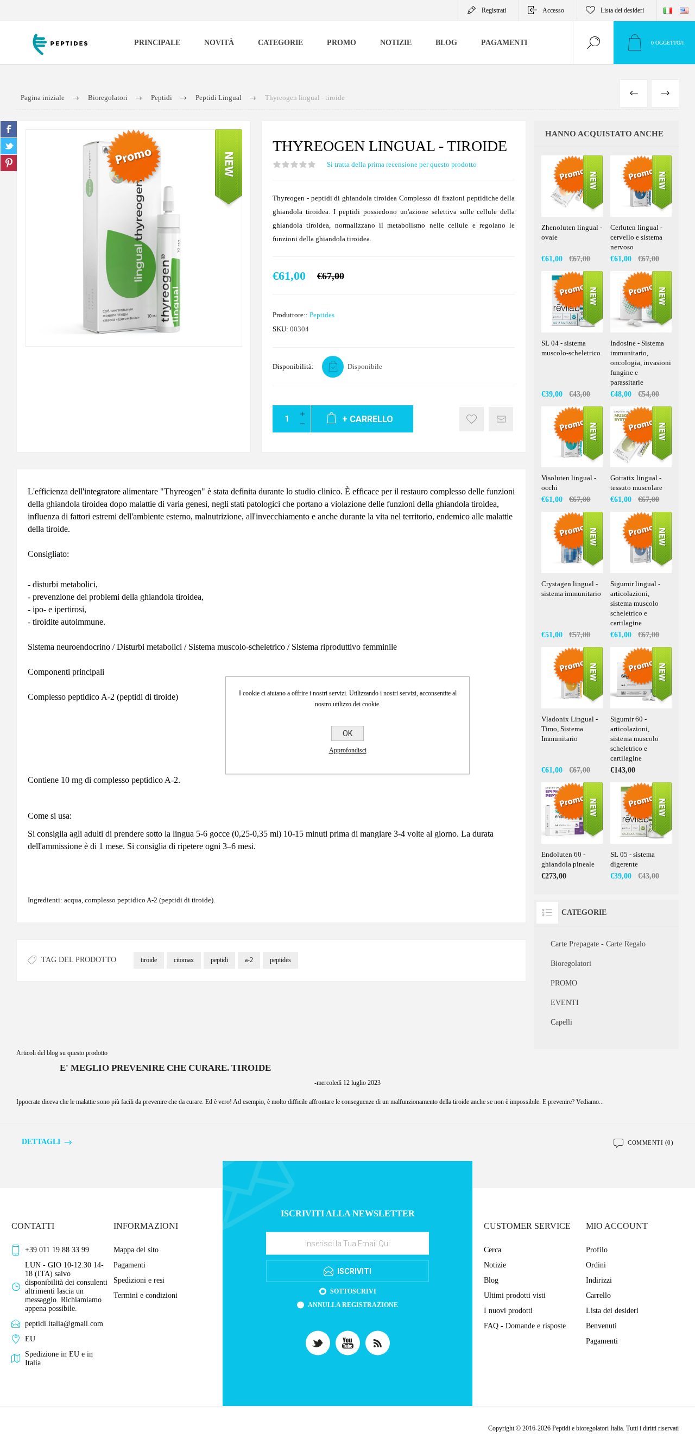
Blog (491, 1280)
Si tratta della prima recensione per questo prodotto (402, 164)
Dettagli (41, 1142)
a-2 (249, 960)
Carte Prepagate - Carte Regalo (598, 944)
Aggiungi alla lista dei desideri (471, 419)
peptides (280, 960)
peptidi (219, 960)
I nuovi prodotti (508, 1311)
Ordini (596, 1265)
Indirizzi (599, 1280)
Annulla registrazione (353, 1305)
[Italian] (668, 10)
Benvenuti (601, 1326)
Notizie (495, 1265)
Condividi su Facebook (9, 129)
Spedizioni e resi (139, 1280)
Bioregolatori (571, 963)
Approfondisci (348, 750)
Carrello (598, 1295)
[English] (684, 10)
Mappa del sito (136, 1250)
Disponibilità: (293, 366)
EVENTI (565, 1003)
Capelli (561, 1022)
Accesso (553, 10)
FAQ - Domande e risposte (525, 1326)
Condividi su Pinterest (9, 163)
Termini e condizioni (145, 1295)
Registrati (494, 10)
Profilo (597, 1250)
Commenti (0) (650, 1142)
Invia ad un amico (501, 419)
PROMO (564, 983)
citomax (184, 960)
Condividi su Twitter (9, 146)
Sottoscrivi (353, 1291)
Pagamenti (129, 1265)
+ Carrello (583, 189)
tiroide (149, 960)
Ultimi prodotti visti (515, 1295)
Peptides (321, 315)
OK (347, 733)
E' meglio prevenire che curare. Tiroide (165, 1068)
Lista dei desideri (612, 1311)
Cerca (492, 1250)
